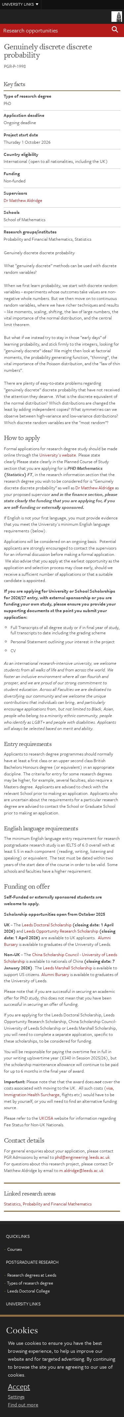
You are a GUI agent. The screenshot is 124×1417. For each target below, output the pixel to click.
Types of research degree (30, 1283)
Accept (19, 1387)
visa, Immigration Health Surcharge (59, 1091)
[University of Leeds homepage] (116, 16)
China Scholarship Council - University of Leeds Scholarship (60, 957)
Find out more (23, 1404)
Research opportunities (30, 30)
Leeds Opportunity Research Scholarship (61, 931)
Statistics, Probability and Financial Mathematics (48, 1203)
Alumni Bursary (55, 974)
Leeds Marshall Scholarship (67, 967)
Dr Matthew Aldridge (23, 200)
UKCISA (46, 1118)
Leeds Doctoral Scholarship (46, 924)
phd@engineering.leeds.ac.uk (82, 1157)
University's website (57, 455)
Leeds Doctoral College (28, 1291)
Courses (14, 1249)
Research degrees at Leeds (31, 1275)
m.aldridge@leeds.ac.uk (81, 1170)
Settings (16, 1396)
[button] (115, 30)
